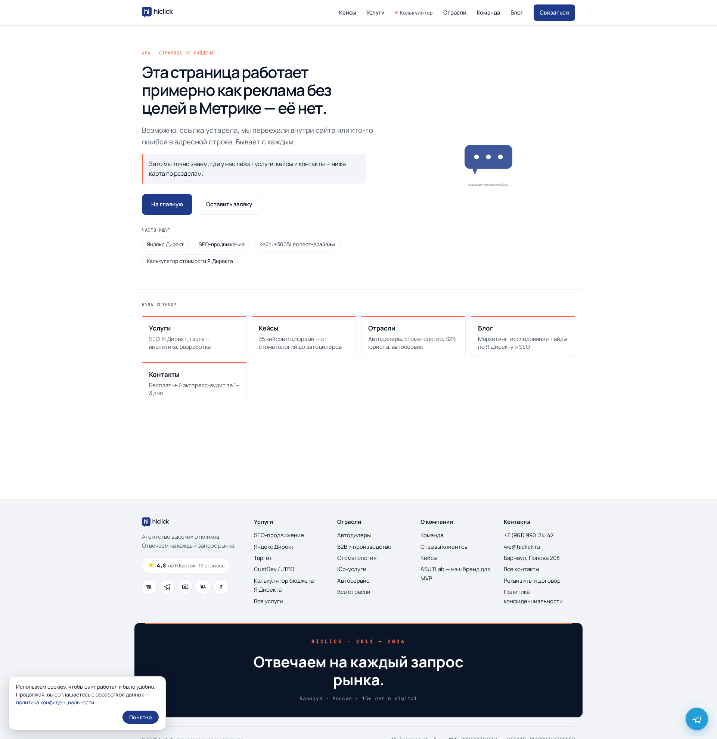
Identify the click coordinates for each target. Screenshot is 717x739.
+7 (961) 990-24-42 (529, 535)
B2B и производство (364, 547)
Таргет (263, 558)
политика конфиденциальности (55, 702)
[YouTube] (185, 586)
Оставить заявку (229, 204)
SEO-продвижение (222, 244)
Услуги (375, 12)
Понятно (140, 717)
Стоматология (356, 558)
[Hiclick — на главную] (158, 13)
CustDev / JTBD (274, 569)
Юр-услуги (351, 569)
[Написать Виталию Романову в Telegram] (697, 719)
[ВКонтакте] (149, 586)
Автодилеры (354, 535)
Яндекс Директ (165, 244)
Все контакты (521, 569)
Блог (516, 12)
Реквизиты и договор (532, 581)
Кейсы (347, 12)
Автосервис (353, 581)
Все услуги (268, 601)
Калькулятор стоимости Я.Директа (190, 260)
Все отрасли (353, 592)
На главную (167, 204)
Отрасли (454, 12)
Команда (488, 12)
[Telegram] (167, 586)
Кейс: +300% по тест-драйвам (297, 244)
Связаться (554, 12)
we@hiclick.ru (522, 547)
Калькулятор (416, 13)
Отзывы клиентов (444, 547)
